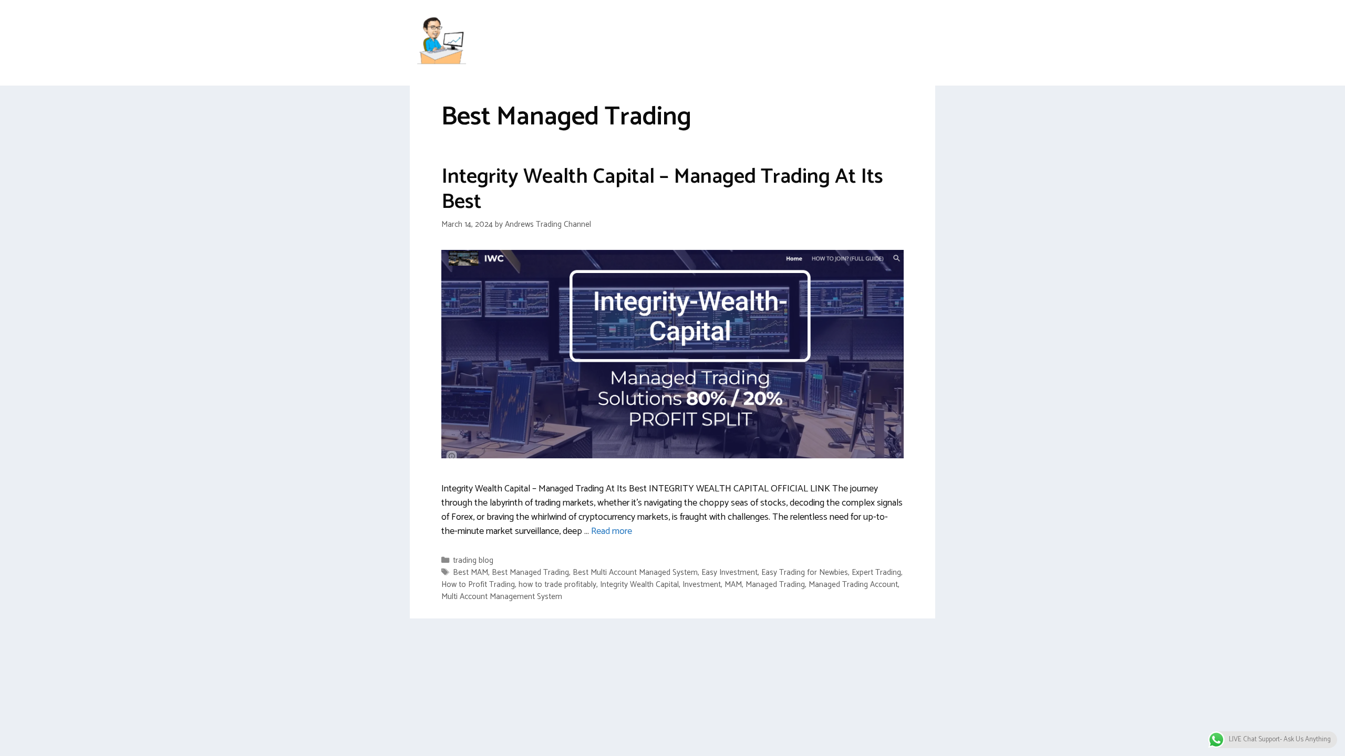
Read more (611, 531)
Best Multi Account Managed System (635, 572)
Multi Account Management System (501, 596)
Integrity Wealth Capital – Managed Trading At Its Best (662, 189)
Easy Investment (729, 572)
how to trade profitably (557, 584)
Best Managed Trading (530, 572)
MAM (733, 584)
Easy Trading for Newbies (804, 572)
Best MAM (470, 572)
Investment (701, 584)
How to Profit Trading (478, 584)
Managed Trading (775, 584)
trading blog (473, 560)
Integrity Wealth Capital (639, 584)
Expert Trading (876, 572)
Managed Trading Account (853, 584)
